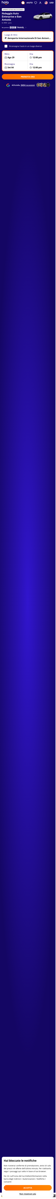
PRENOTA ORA (28, 76)
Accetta (27, 1187)
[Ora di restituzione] (40, 65)
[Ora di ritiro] (40, 55)
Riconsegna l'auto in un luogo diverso (25, 46)
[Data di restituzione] (15, 65)
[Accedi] (40, 2)
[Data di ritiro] (15, 55)
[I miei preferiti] (35, 2)
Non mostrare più (27, 1193)
